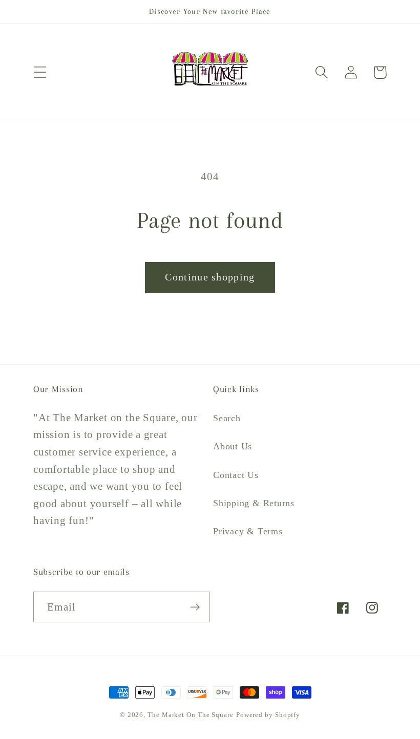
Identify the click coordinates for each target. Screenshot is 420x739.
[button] (39, 72)
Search (227, 418)
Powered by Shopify (268, 715)
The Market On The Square (191, 715)
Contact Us (236, 475)
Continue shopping (210, 277)
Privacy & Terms (248, 531)
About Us (232, 446)
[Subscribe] (194, 607)
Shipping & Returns (254, 503)
